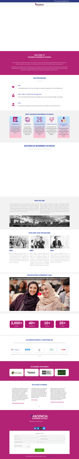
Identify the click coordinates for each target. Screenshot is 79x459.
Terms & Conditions (49, 456)
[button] (10, 395)
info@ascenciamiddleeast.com (62, 1)
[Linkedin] (38, 428)
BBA (19, 85)
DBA (19, 103)
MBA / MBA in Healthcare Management (30, 94)
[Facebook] (35, 428)
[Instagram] (41, 428)
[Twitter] (44, 428)
